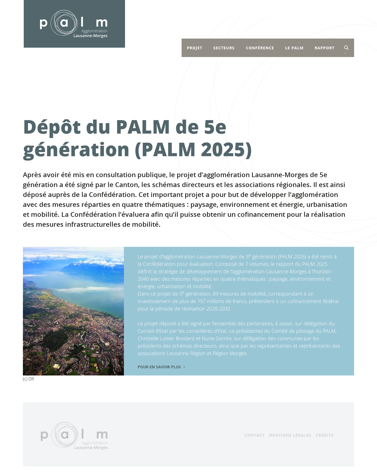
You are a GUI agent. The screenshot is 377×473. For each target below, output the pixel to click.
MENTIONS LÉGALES (290, 435)
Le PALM (294, 47)
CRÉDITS (324, 435)
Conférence (260, 47)
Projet (194, 47)
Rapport (324, 47)
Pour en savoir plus (159, 366)
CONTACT (255, 435)
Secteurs (224, 47)
